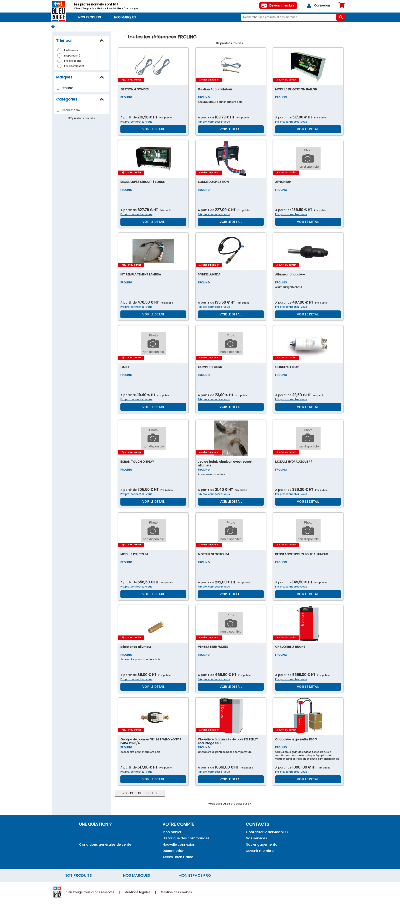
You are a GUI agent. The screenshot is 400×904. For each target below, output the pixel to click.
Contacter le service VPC (267, 832)
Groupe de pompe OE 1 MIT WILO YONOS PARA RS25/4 (150, 741)
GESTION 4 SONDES (134, 89)
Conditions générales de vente (105, 844)
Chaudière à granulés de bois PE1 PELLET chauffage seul (228, 741)
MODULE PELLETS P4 (134, 554)
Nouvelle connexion (178, 844)
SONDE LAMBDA (209, 274)
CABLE (124, 367)
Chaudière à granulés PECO (296, 739)
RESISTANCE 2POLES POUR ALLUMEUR (301, 554)
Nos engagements (261, 844)
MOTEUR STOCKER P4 (213, 554)
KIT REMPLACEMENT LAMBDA (140, 274)
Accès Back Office (177, 857)
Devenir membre (260, 850)
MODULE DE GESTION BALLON (296, 89)
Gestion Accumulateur (215, 89)
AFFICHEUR (283, 182)
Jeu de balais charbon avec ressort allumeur (225, 463)
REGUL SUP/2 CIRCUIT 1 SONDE (142, 182)
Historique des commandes (185, 838)
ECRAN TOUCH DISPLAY (137, 462)
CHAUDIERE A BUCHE (290, 647)
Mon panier (171, 832)
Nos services (256, 838)
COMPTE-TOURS (210, 367)
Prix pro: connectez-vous (136, 121)
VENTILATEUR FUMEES (213, 647)
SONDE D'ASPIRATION (213, 182)
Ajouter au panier (131, 79)
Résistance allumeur (135, 647)
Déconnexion (173, 850)
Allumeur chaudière (290, 274)
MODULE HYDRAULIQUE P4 (293, 462)
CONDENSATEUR (287, 367)
